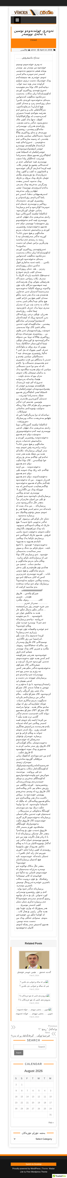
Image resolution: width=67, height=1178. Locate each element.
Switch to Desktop (33, 1164)
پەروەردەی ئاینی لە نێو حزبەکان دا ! (34, 1000)
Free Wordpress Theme (37, 1172)
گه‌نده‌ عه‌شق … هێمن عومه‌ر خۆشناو (34, 972)
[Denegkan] (33, 14)
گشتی (22, 50)
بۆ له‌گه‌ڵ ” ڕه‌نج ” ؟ (48, 1029)
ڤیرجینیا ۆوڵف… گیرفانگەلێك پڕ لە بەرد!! (30, 1035)
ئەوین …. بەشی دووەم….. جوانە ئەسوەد (34, 1013)
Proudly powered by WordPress (26, 1168)
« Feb (51, 1123)
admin (33, 50)
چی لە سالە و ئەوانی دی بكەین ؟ (34, 986)
